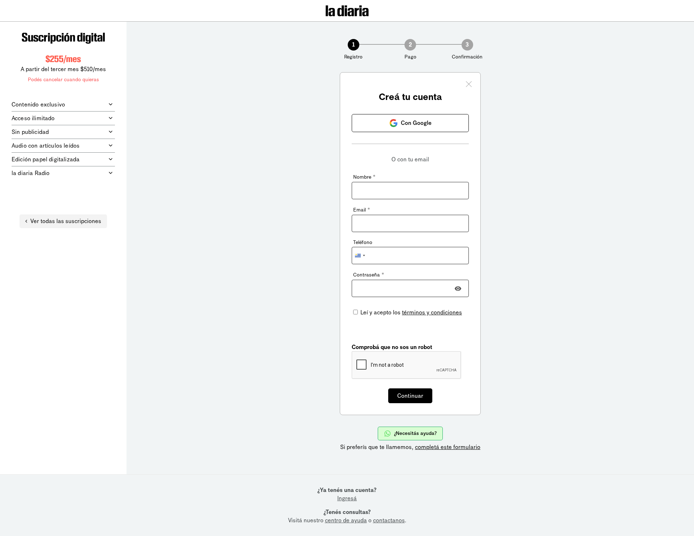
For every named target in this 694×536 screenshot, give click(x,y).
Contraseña (368, 274)
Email (361, 209)
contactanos (389, 520)
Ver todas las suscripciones (65, 221)
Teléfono (362, 242)
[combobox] (359, 255)
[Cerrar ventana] (468, 85)
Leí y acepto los (410, 312)
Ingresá (347, 498)
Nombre (364, 177)
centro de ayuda (346, 520)
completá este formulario (447, 447)
